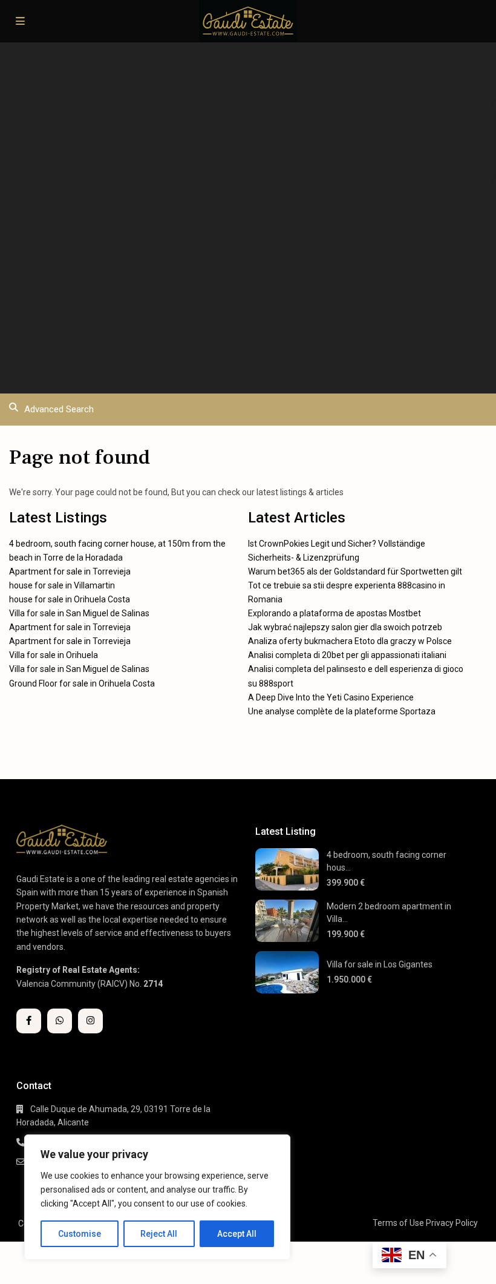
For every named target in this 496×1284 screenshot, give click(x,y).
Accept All (236, 1234)
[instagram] (90, 1021)
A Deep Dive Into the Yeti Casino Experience (331, 697)
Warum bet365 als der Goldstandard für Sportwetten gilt (355, 571)
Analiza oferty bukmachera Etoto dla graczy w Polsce (350, 641)
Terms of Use (398, 1223)
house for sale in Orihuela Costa (69, 599)
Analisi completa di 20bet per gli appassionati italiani (347, 655)
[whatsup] (59, 1021)
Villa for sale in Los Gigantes (379, 964)
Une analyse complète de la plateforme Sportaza (342, 711)
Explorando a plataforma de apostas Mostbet (334, 613)
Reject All (158, 1234)
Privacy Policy (452, 1223)
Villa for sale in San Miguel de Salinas (79, 613)
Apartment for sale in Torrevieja (70, 571)
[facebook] (28, 1021)
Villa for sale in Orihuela (53, 655)
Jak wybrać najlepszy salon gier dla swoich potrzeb (345, 627)
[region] (157, 1197)
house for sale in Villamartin (62, 585)
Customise (79, 1234)
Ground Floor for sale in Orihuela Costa (82, 683)
